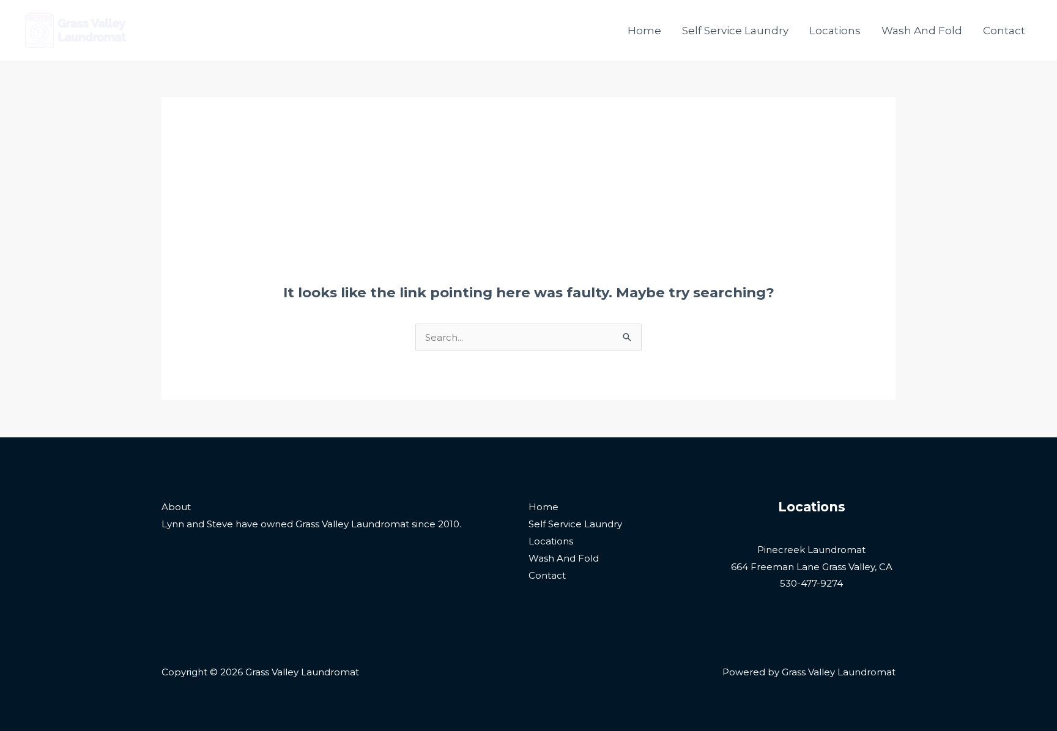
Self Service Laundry (735, 30)
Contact (1004, 30)
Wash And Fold (921, 30)
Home (644, 30)
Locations (835, 30)
